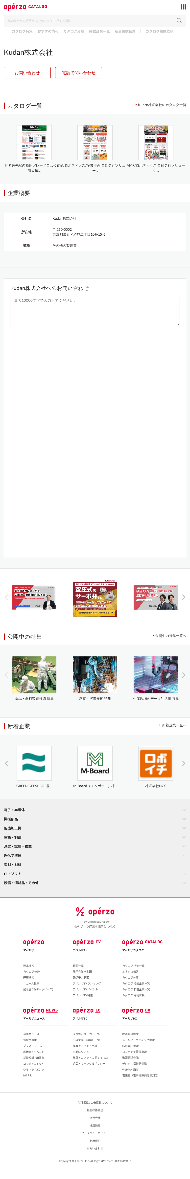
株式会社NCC (156, 786)
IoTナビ (28, 1075)
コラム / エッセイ (33, 1063)
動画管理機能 (130, 1057)
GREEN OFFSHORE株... (34, 786)
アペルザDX (129, 1018)
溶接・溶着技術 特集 (95, 698)
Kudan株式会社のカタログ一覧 (162, 105)
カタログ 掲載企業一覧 (136, 983)
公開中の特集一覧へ (170, 635)
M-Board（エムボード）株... (95, 786)
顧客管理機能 (130, 1034)
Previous (6, 597)
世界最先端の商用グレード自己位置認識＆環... (34, 168)
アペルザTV (80, 950)
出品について (81, 1052)
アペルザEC (80, 1018)
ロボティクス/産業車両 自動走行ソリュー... (95, 168)
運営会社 (95, 1118)
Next (184, 597)
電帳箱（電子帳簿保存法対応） (141, 1075)
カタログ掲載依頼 (159, 31)
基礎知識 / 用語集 (33, 1057)
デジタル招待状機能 (134, 1063)
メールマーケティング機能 (138, 1040)
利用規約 (95, 1141)
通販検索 (28, 977)
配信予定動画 (81, 977)
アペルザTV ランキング (87, 983)
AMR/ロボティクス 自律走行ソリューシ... (156, 168)
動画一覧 (78, 966)
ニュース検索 (31, 983)
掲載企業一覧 (99, 31)
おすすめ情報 (48, 31)
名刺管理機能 (130, 1046)
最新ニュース (31, 1034)
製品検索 (28, 966)
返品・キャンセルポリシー (89, 1063)
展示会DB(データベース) (38, 989)
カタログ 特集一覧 (133, 966)
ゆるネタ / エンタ (33, 1069)
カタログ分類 (73, 31)
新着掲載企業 (125, 31)
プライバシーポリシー (95, 1133)
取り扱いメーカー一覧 (86, 1034)
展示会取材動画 (82, 971)
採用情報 (95, 1125)
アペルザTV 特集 (83, 995)
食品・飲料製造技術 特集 (34, 698)
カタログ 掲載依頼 (133, 995)
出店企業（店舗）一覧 (86, 1040)
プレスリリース (32, 1046)
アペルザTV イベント (85, 989)
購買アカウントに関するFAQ (90, 1057)
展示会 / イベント (33, 1052)
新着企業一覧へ (174, 725)
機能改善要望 (95, 1110)
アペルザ (28, 950)
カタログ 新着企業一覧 (136, 989)
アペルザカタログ (133, 950)
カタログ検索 (31, 971)
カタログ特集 (22, 31)
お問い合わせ (27, 72)
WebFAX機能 (130, 1069)
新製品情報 (30, 1040)
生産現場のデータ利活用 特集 (156, 698)
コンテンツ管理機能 (134, 1052)
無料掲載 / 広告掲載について (95, 1102)
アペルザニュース (34, 1018)
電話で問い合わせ (78, 72)
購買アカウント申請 (85, 1046)
